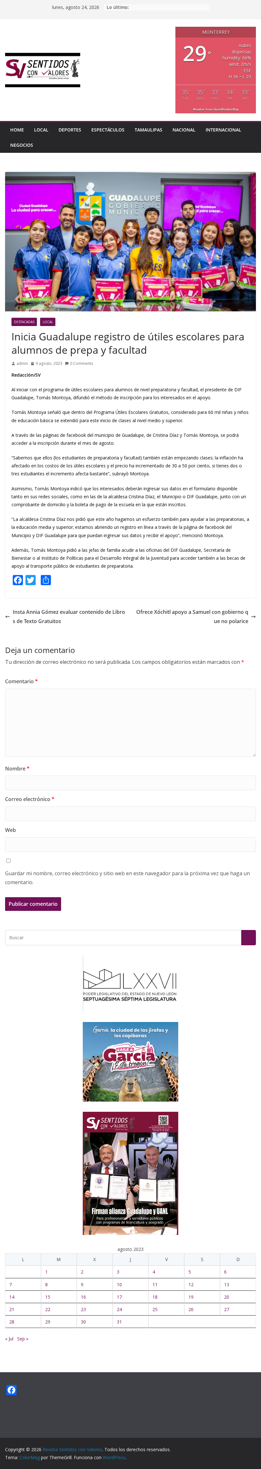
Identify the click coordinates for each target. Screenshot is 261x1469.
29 (47, 1322)
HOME (17, 130)
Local (41, 130)
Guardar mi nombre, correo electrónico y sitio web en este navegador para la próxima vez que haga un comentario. (127, 878)
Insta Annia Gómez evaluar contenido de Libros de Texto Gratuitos (69, 616)
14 (11, 1297)
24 (119, 1309)
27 (226, 1309)
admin (22, 363)
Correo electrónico (29, 799)
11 (155, 1284)
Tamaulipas (148, 130)
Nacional (184, 130)
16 (83, 1297)
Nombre (17, 768)
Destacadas (24, 322)
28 (11, 1322)
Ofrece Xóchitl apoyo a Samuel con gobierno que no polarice (192, 616)
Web (10, 830)
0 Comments (81, 363)
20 (226, 1297)
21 (11, 1309)
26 (191, 1309)
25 (155, 1309)
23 (83, 1309)
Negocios (21, 145)
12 (191, 1284)
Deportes (70, 130)
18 (155, 1297)
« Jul (9, 1339)
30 (83, 1322)
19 (191, 1297)
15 (47, 1297)
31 (119, 1322)
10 (119, 1284)
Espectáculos (107, 130)
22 (47, 1309)
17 (119, 1297)
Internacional (223, 130)
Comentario (21, 681)
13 (226, 1284)
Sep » (22, 1339)
